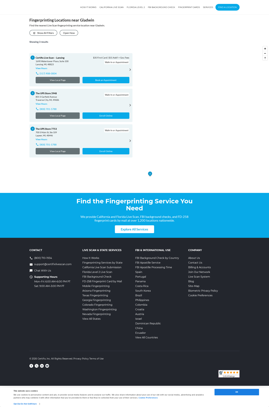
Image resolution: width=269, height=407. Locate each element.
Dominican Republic (148, 323)
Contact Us (195, 262)
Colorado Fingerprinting (97, 304)
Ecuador (140, 332)
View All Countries (146, 337)
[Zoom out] (265, 53)
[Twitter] (36, 366)
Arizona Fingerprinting (96, 290)
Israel (138, 318)
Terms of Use (96, 358)
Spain (138, 272)
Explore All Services (134, 229)
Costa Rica (141, 286)
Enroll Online (105, 115)
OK (236, 392)
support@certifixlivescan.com (53, 264)
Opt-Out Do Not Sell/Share (25, 404)
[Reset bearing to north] (265, 58)
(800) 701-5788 (48, 108)
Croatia (139, 309)
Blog (191, 281)
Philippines (142, 300)
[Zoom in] (265, 48)
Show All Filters (45, 32)
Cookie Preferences (200, 295)
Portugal (140, 276)
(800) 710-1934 (43, 258)
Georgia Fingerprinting (96, 300)
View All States (91, 318)
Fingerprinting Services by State (102, 262)
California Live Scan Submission (101, 267)
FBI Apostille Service (147, 262)
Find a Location (227, 7)
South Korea (143, 290)
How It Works (88, 7)
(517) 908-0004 (48, 73)
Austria (139, 314)
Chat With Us (42, 270)
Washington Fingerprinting (99, 309)
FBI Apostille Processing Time (153, 267)
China (139, 328)
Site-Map (193, 286)
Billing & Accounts (199, 267)
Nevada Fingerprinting (96, 314)
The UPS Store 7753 (46, 128)
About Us (194, 258)
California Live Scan (111, 7)
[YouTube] (47, 366)
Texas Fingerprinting (95, 295)
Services (208, 7)
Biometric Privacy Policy (203, 290)
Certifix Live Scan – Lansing (50, 57)
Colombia (141, 304)
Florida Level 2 (136, 7)
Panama (140, 281)
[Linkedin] (42, 366)
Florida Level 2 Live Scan (97, 272)
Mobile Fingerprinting (96, 286)
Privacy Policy (81, 358)
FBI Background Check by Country (157, 258)
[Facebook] (31, 366)
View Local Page (58, 80)
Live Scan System (199, 276)
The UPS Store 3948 (46, 93)
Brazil (138, 295)
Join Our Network (199, 272)
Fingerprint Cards (189, 7)
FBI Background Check (161, 7)
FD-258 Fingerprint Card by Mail (102, 281)
